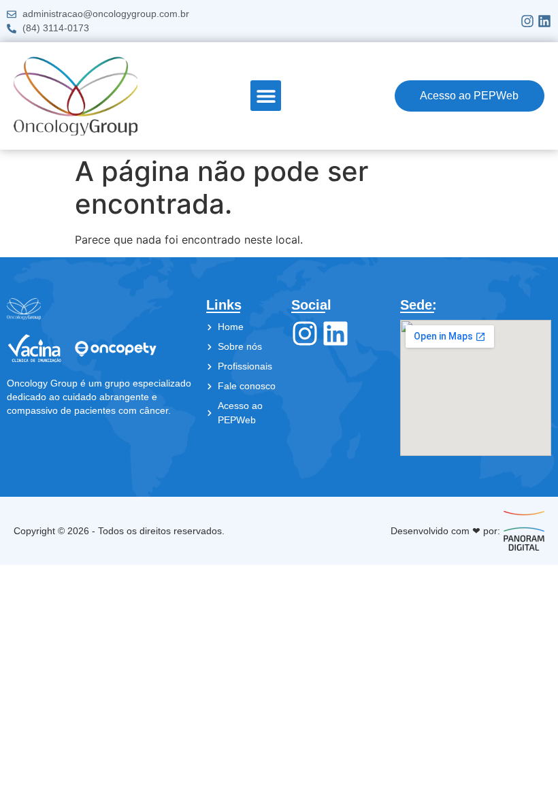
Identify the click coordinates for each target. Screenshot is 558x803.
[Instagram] (527, 21)
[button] (265, 95)
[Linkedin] (544, 21)
